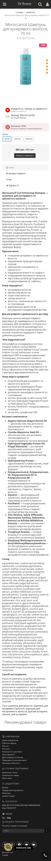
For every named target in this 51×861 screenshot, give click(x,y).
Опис (11, 167)
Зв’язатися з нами (9, 772)
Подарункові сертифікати (12, 790)
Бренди (5, 787)
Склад (8, 179)
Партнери (6, 793)
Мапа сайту (7, 778)
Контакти (6, 749)
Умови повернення (10, 740)
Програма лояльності (11, 763)
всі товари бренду (18, 118)
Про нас (5, 746)
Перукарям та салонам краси (14, 760)
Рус (4, 817)
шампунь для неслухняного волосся (21, 710)
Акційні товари (8, 796)
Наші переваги (8, 754)
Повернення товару (10, 775)
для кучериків (18, 714)
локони (6, 714)
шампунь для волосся (20, 705)
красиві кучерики (37, 711)
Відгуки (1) (13, 185)
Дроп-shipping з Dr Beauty (12, 757)
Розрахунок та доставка (12, 751)
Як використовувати (16, 173)
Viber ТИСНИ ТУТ (9, 808)
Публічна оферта (9, 743)
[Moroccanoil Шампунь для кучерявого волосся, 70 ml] (25, 66)
